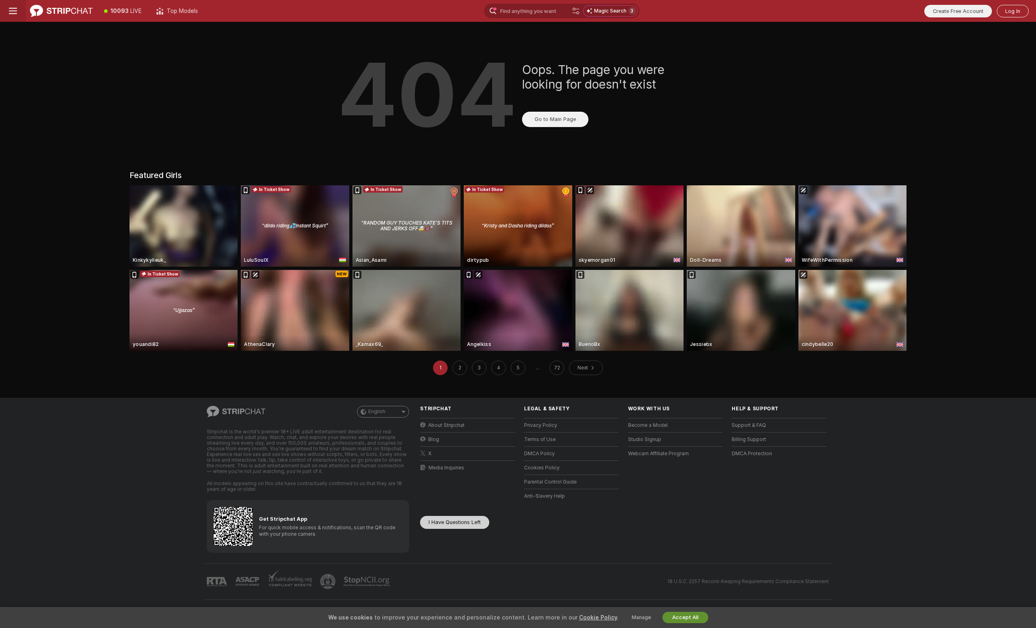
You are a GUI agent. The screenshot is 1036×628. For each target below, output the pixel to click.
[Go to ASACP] (248, 581)
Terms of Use (540, 439)
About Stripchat (446, 425)
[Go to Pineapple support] (328, 581)
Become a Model (648, 425)
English (376, 411)
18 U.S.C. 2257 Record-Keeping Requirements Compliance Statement (748, 581)
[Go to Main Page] (61, 11)
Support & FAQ (749, 425)
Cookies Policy (542, 468)
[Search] (576, 11)
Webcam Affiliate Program (658, 453)
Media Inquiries (446, 468)
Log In (1012, 11)
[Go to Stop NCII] (367, 581)
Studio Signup (644, 439)
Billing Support (749, 439)
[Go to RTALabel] (218, 582)
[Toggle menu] (13, 11)
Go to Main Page (555, 119)
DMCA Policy (539, 453)
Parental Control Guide (550, 482)
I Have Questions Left (455, 522)
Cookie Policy (598, 617)
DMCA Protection (752, 453)
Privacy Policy (540, 425)
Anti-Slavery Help (544, 496)
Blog (433, 439)
